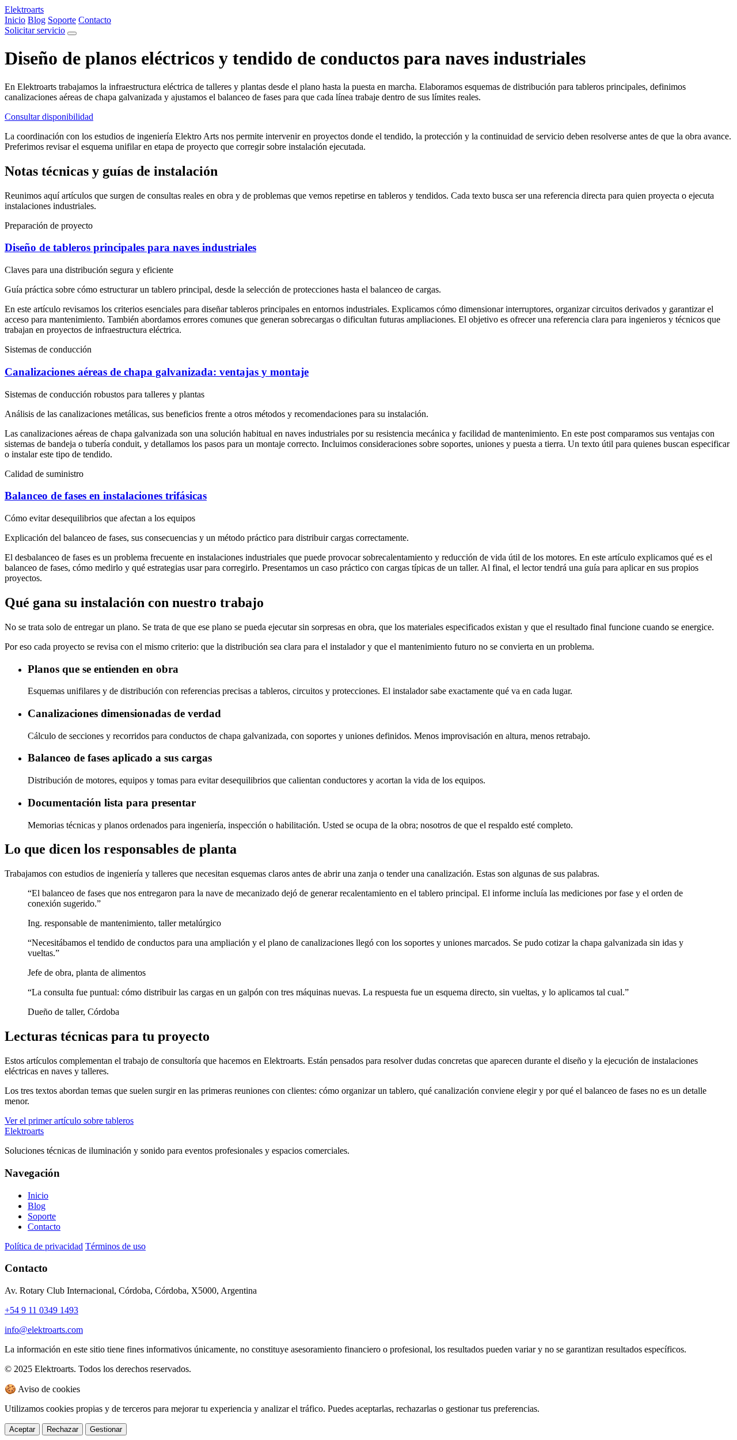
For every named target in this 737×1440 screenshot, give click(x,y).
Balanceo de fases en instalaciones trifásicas (106, 496)
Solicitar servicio (35, 30)
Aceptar (22, 1429)
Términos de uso (115, 1246)
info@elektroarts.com (44, 1330)
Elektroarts (24, 9)
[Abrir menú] (72, 33)
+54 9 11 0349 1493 (41, 1310)
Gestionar (106, 1429)
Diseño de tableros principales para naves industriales (130, 247)
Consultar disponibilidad (49, 117)
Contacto (94, 20)
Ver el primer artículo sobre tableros (69, 1121)
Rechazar (62, 1429)
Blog (36, 20)
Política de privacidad (44, 1246)
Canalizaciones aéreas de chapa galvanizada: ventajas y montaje (157, 372)
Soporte (62, 20)
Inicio (15, 20)
